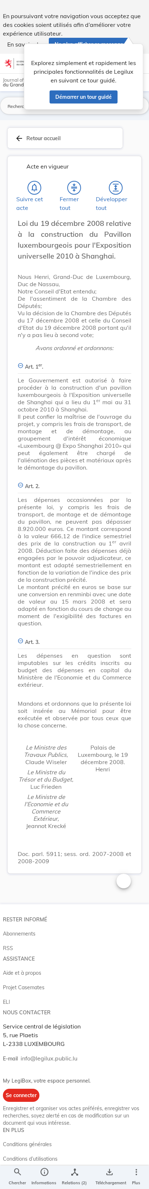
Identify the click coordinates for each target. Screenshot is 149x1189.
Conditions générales (27, 1144)
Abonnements (19, 933)
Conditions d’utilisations (30, 1159)
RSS (8, 948)
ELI (6, 1002)
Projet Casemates (23, 987)
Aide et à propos (22, 973)
